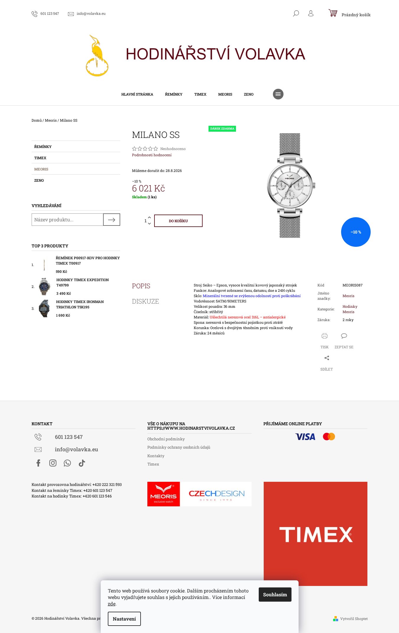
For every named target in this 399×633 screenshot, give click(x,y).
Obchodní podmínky (166, 439)
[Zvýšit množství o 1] (149, 218)
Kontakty (156, 455)
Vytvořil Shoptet (354, 618)
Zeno (39, 180)
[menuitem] (137, 94)
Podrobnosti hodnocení (152, 154)
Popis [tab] (141, 285)
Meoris (41, 169)
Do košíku (178, 220)
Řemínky (43, 146)
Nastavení (124, 619)
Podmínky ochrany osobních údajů (178, 447)
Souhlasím (275, 594)
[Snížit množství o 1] (149, 224)
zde (111, 603)
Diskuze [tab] (145, 301)
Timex (40, 157)
